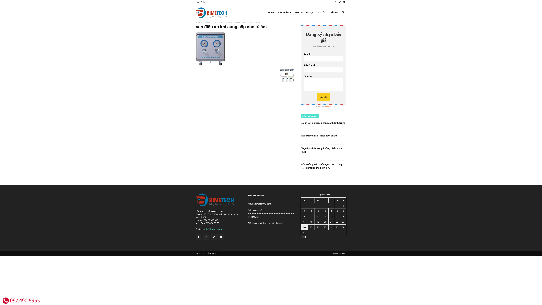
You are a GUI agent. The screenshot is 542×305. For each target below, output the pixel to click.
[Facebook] (330, 2)
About (335, 253)
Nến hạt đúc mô (255, 210)
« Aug (303, 236)
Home (271, 12)
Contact (343, 253)
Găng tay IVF (253, 217)
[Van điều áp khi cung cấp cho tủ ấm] (210, 65)
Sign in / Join (200, 2)
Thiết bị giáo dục (304, 12)
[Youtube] (344, 2)
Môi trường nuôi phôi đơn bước (319, 135)
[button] (343, 12)
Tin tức (322, 12)
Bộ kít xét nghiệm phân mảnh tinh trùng (323, 123)
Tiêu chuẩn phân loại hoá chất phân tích (265, 223)
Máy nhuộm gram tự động (259, 204)
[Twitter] (339, 2)
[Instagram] (335, 2)
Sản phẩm (283, 12)
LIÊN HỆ (334, 12)
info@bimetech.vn (214, 229)
